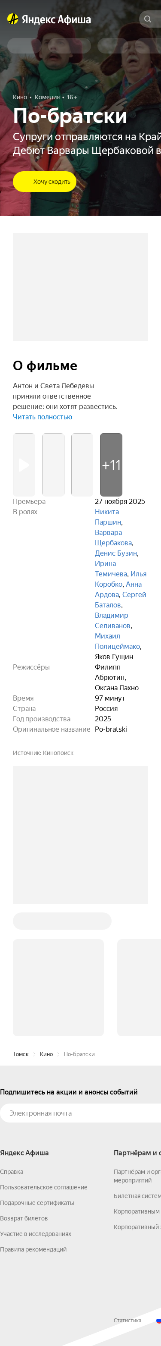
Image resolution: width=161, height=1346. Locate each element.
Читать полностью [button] (42, 417)
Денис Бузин (116, 553)
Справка (11, 1171)
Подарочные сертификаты (37, 1202)
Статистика (127, 1321)
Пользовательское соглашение (44, 1187)
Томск (21, 1054)
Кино (46, 1054)
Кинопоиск (58, 752)
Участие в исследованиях (35, 1233)
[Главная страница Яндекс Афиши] (12, 19)
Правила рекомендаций (33, 1249)
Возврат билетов (24, 1218)
